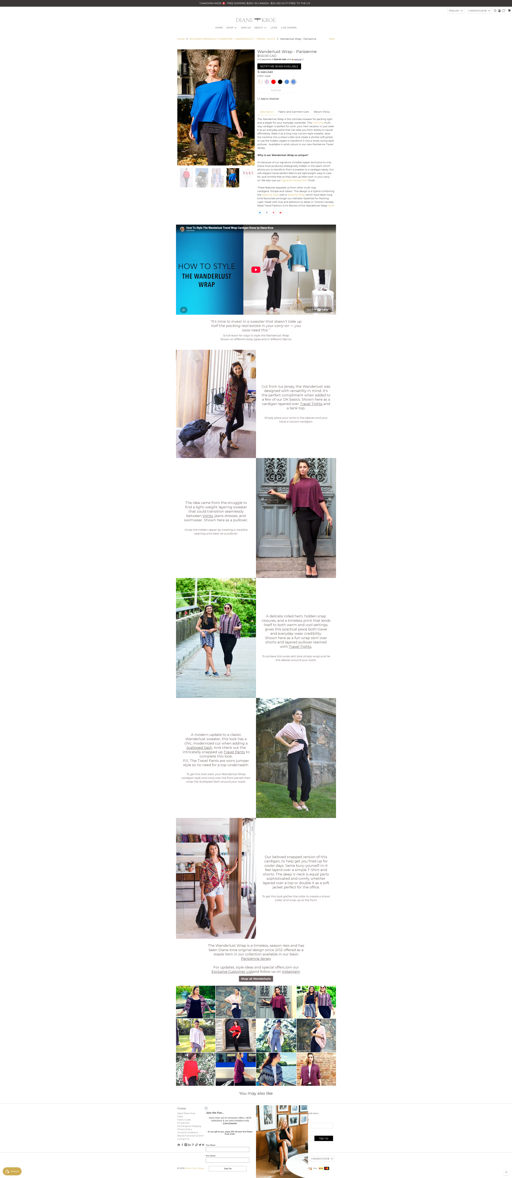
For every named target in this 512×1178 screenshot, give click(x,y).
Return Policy (322, 111)
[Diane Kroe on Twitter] (200, 1145)
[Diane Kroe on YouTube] (203, 1145)
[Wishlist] (503, 11)
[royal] (293, 82)
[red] (273, 82)
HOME (219, 27)
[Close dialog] (206, 1108)
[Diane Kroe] (256, 19)
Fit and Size (183, 1123)
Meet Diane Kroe (186, 1113)
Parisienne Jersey (256, 958)
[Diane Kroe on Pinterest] (192, 1145)
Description (267, 111)
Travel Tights (311, 404)
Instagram (291, 971)
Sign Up (323, 1138)
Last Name (302, 1119)
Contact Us (183, 1139)
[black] (280, 82)
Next (332, 38)
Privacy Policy (184, 1129)
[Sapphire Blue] (287, 82)
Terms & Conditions (187, 1132)
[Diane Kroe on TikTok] (196, 1145)
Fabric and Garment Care (293, 111)
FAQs (180, 1116)
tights (208, 516)
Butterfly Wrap (296, 194)
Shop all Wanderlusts (256, 978)
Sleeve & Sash (270, 194)
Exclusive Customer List (232, 971)
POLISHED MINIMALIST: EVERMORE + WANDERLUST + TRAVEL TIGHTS (232, 39)
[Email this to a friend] (280, 212)
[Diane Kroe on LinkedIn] (189, 1145)
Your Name (210, 1145)
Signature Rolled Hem (294, 180)
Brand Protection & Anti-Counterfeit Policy (200, 1135)
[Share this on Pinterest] (273, 212)
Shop (230, 27)
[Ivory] (260, 82)
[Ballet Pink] (267, 82)
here (330, 205)
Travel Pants (234, 752)
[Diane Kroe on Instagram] (185, 1145)
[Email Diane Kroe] (178, 1145)
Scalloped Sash (199, 747)
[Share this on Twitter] (259, 212)
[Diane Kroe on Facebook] (182, 1145)
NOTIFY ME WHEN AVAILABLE (279, 66)
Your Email (210, 1156)
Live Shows (289, 27)
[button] (296, 59)
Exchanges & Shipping (189, 1126)
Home (181, 39)
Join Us (246, 27)
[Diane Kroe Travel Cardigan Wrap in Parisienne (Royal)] (216, 107)
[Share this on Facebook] (266, 212)
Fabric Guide (184, 1119)
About (258, 27)
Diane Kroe (191, 1168)
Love (274, 27)
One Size (317, 122)
